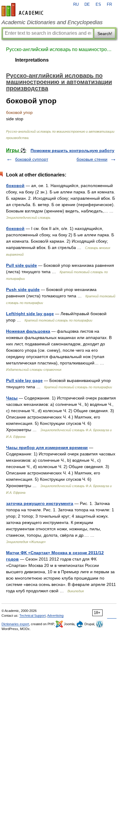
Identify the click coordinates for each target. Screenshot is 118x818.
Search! (104, 33)
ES (98, 4)
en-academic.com (23, 9)
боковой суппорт (31, 159)
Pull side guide (21, 265)
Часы (12, 398)
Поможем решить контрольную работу (72, 150)
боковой (15, 185)
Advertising (55, 615)
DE (87, 4)
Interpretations (32, 60)
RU (76, 4)
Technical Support (32, 615)
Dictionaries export (15, 624)
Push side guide (23, 289)
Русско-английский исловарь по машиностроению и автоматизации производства (59, 49)
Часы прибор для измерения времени (47, 447)
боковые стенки (92, 159)
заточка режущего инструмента (39, 503)
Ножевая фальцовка (28, 331)
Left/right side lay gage (30, 313)
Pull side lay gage (24, 380)
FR (109, 4)
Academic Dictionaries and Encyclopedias (52, 22)
